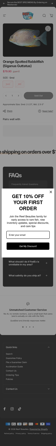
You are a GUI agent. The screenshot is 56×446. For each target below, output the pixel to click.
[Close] (50, 192)
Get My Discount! (28, 246)
